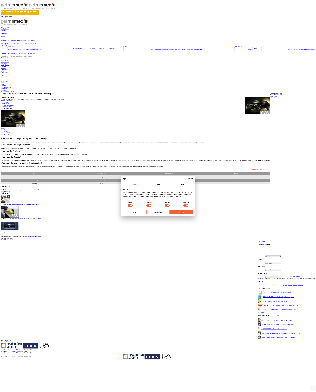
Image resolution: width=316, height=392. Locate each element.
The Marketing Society (176, 49)
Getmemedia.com (262, 278)
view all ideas (261, 312)
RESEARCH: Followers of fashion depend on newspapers (278, 297)
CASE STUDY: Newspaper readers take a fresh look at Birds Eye (280, 305)
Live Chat (272, 97)
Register (3, 45)
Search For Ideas (5, 27)
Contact (26, 349)
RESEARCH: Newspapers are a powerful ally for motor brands (20, 204)
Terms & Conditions (6, 349)
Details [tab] (158, 184)
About (2, 37)
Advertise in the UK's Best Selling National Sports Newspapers (277, 324)
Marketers (3, 30)
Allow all (181, 212)
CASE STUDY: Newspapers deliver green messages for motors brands (22, 189)
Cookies (30, 349)
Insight (2, 34)
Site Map (21, 349)
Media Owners (4, 33)
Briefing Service (5, 29)
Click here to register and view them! (31, 236)
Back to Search (261, 241)
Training (3, 36)
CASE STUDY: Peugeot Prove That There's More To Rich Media (21, 218)
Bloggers (250, 49)
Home (2, 48)
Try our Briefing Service (7, 239)
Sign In (7, 45)
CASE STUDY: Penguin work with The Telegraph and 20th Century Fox (280, 333)
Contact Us (312, 49)
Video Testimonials (297, 49)
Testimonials (305, 49)
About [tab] (182, 184)
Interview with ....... (202, 49)
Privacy (13, 349)
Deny (134, 212)
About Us (289, 49)
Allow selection (158, 212)
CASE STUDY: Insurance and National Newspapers (277, 292)
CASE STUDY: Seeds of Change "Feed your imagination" (276, 320)
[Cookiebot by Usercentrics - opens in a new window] (186, 179)
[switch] (148, 205)
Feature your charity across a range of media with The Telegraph (278, 337)
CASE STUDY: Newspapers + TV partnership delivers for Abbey (280, 309)
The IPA (184, 49)
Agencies (3, 32)
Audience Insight (162, 49)
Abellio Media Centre (191, 49)
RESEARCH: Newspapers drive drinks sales (275, 301)
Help (17, 349)
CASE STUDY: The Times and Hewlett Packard (274, 329)
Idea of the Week (13, 40)
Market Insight (154, 49)
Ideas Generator (31, 40)
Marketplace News (239, 46)
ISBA (168, 49)
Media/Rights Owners (298, 285)
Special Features (22, 40)
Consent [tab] (133, 184)
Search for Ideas (5, 40)
